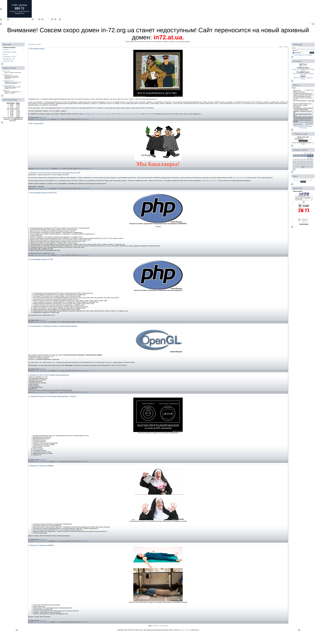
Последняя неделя (37, 49)
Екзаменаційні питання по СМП (41, 259)
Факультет (6, 74)
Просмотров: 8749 (45, 392)
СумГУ (304, 74)
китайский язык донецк (209, 180)
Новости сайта (8, 85)
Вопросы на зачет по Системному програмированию (49, 375)
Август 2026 (308, 153)
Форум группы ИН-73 (300, 77)
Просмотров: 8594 (45, 622)
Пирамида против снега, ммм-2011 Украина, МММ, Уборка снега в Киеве (106, 114)
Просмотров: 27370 (47, 168)
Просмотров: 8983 (45, 541)
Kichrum (59, 119)
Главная (36, 19)
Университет (7, 81)
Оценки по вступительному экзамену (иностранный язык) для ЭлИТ (55, 173)
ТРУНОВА (59, 188)
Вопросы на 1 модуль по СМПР (302, 69)
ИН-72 (5, 71)
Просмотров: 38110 (45, 119)
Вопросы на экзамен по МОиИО (41, 466)
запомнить (298, 52)
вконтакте (138, 114)
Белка (57, 392)
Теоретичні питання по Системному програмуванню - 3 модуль (53, 396)
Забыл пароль (298, 55)
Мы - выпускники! (36, 123)
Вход (57, 19)
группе (133, 114)
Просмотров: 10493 (45, 321)
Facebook (149, 114)
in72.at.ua (168, 37)
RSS (311, 23)
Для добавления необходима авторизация (303, 127)
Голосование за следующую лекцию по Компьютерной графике (53, 326)
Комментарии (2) (85, 168)
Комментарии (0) (84, 119)
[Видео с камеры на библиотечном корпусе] (303, 65)
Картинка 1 (43, 117)
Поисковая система (34, 44)
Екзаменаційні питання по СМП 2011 (43, 193)
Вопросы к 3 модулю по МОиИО (42, 545)
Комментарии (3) (83, 392)
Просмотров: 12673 (45, 255)
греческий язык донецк (240, 177)
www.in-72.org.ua (185, 630)
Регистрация (47, 19)
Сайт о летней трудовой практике (303, 73)
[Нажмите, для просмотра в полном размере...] (158, 96)
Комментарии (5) (84, 255)
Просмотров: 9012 (45, 461)
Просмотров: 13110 (45, 188)
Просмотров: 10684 (45, 370)
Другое (5, 90)
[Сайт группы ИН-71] (303, 211)
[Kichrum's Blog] (304, 202)
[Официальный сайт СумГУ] (303, 207)
